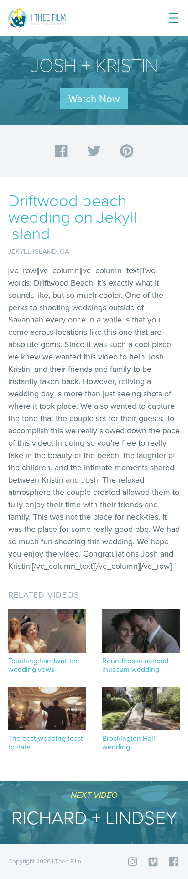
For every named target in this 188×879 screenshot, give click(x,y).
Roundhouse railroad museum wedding (135, 665)
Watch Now (94, 99)
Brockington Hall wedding (128, 743)
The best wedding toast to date (45, 743)
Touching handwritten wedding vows (43, 665)
